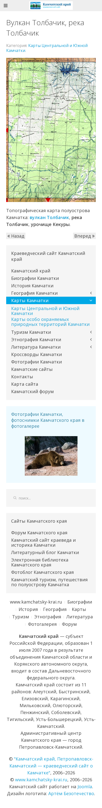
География (55, 609)
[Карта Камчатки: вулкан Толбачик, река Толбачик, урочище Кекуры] (51, 130)
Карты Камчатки (30, 300)
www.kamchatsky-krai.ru (36, 601)
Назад (17, 236)
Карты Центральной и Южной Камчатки (47, 48)
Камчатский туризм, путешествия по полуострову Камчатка (49, 582)
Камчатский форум (32, 391)
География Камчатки (34, 293)
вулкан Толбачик (49, 217)
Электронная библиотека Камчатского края (39, 562)
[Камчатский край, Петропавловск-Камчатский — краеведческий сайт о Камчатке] (51, 5)
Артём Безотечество (71, 793)
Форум (69, 624)
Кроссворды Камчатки (36, 354)
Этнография (47, 616)
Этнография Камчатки (36, 339)
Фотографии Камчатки (36, 362)
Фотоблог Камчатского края (42, 572)
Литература (79, 616)
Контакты (22, 377)
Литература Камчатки (36, 347)
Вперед (83, 236)
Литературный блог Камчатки (45, 552)
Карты (79, 609)
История (28, 609)
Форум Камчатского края (39, 533)
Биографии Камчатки (35, 278)
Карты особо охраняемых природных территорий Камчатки (50, 321)
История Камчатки (32, 286)
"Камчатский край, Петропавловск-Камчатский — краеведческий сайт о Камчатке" (51, 766)
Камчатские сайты (32, 369)
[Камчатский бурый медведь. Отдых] (51, 455)
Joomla (84, 786)
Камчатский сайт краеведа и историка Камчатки (43, 542)
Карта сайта (24, 384)
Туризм (20, 616)
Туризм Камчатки (31, 332)
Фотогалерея (42, 624)
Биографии (79, 601)
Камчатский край (30, 271)
